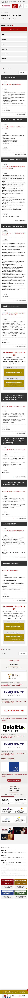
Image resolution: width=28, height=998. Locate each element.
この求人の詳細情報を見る (20, 114)
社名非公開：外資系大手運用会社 (10, 570)
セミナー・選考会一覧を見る (14, 780)
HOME (2, 18)
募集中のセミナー (20, 7)
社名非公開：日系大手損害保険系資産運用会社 (13, 530)
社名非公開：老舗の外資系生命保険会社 (11, 84)
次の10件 (22, 72)
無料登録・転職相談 (15, 7)
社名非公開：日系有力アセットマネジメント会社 (13, 406)
